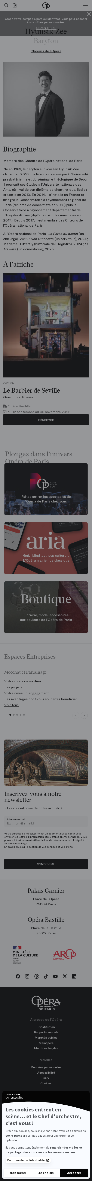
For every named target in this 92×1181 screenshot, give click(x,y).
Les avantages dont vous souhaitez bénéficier (40, 699)
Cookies (46, 1083)
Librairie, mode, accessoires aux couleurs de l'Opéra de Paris (46, 617)
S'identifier (46, 28)
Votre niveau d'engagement (26, 693)
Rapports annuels (46, 1032)
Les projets (13, 687)
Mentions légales (46, 1048)
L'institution (46, 1027)
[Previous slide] (75, 715)
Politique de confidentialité (26, 1160)
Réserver (46, 420)
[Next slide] (84, 715)
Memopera (46, 1043)
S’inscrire (46, 864)
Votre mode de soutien (22, 681)
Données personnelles (46, 1067)
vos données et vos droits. (57, 847)
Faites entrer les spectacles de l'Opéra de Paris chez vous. (46, 499)
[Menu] (85, 5)
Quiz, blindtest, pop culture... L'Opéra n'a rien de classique (46, 558)
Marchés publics (46, 1037)
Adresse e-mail (16, 819)
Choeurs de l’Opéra (46, 51)
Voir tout (11, 705)
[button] (10, 715)
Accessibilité (46, 1072)
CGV (46, 1078)
